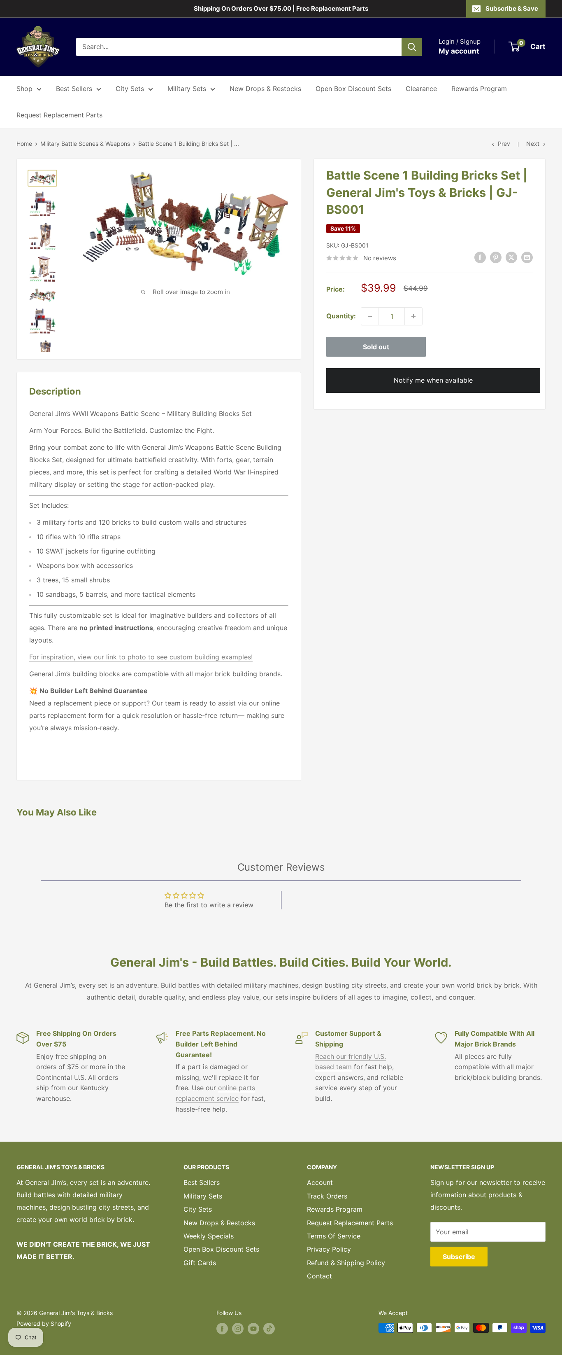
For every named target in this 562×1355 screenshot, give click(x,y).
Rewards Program (479, 88)
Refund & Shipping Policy (346, 1263)
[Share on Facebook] (480, 257)
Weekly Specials (208, 1236)
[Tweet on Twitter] (511, 257)
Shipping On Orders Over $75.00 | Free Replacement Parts (281, 8)
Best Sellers (74, 88)
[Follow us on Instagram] (238, 1328)
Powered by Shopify (43, 1323)
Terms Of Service (333, 1236)
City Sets (130, 88)
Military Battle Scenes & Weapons (85, 143)
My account (459, 51)
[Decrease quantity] (370, 316)
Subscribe (459, 1256)
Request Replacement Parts (59, 115)
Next (532, 143)
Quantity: (341, 316)
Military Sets (186, 88)
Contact (319, 1276)
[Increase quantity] (413, 316)
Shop (24, 88)
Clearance (421, 88)
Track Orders (327, 1196)
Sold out (376, 347)
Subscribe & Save (511, 8)
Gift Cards (199, 1263)
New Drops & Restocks (265, 88)
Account (320, 1182)
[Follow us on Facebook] (222, 1328)
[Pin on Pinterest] (496, 257)
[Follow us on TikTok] (269, 1328)
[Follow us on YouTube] (253, 1328)
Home (24, 143)
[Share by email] (527, 257)
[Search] (412, 47)
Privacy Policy (329, 1249)
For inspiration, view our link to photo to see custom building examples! (141, 657)
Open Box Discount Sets (353, 88)
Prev (504, 143)
